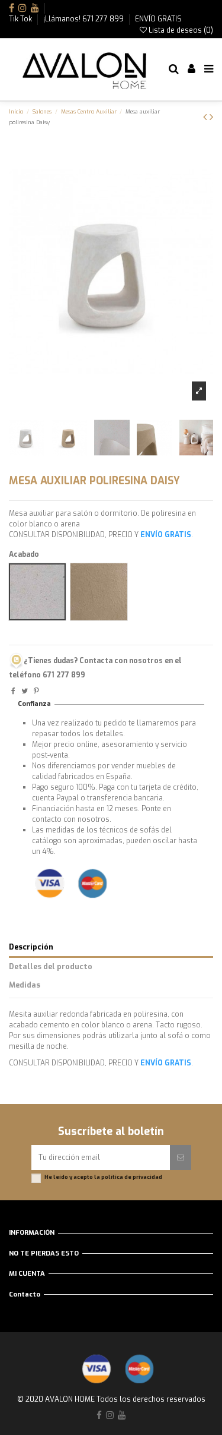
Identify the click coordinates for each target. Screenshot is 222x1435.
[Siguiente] (211, 117)
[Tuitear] (24, 691)
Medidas (24, 985)
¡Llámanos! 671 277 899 (84, 19)
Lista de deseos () (180, 30)
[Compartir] (13, 691)
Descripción (31, 947)
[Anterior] (206, 117)
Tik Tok (21, 19)
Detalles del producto (50, 966)
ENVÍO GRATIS (158, 19)
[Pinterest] (36, 691)
